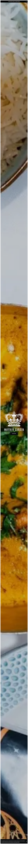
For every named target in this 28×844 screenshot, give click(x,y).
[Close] (26, 841)
